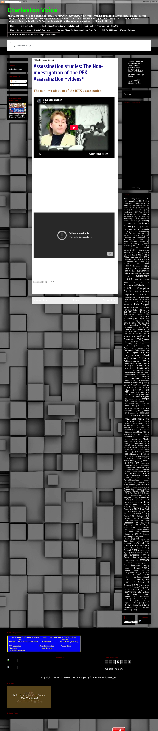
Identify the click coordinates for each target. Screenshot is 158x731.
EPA (144, 321)
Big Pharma (134, 231)
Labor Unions (143, 406)
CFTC (127, 255)
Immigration (144, 376)
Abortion (133, 201)
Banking (145, 221)
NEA (138, 452)
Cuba (147, 295)
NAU (130, 449)
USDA (147, 588)
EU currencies (132, 325)
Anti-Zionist (142, 217)
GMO (147, 353)
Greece (127, 366)
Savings (128, 518)
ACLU (147, 201)
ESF (125, 323)
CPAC (137, 292)
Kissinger (131, 403)
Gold (132, 355)
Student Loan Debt (133, 548)
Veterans (132, 592)
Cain (125, 243)
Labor (127, 406)
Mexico (146, 437)
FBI (79, 277)
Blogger (112, 677)
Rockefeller (128, 507)
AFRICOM (128, 205)
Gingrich (135, 353)
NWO (131, 463)
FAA (140, 327)
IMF (133, 376)
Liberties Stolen (140, 415)
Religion (128, 497)
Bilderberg (145, 232)
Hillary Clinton (143, 370)
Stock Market (138, 545)
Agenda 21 (141, 205)
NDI (130, 452)
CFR (139, 252)
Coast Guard (128, 264)
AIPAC (127, 208)
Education (128, 318)
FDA (125, 336)
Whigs (147, 603)
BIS (144, 234)
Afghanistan (139, 203)
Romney (128, 509)
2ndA (126, 199)
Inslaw (144, 380)
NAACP (146, 447)
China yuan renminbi (133, 257)
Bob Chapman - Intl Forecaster (136, 237)
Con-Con (132, 271)
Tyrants (131, 572)
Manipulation (129, 425)
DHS (142, 310)
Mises (126, 444)
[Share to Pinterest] (46, 282)
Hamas (127, 368)
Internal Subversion (133, 383)
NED (147, 452)
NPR (130, 458)
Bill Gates (133, 234)
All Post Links (27, 26)
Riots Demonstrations (136, 503)
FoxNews (130, 346)
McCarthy (131, 432)
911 (147, 199)
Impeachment (134, 378)
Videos (146, 592)
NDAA (147, 449)
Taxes (127, 557)
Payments (133, 473)
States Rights (143, 543)
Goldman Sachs (132, 361)
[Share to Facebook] (43, 282)
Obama (130, 465)
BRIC (142, 240)
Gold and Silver (136, 357)
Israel (146, 390)
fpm (92, 677)
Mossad (140, 445)
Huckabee (132, 374)
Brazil (135, 239)
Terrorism (143, 559)
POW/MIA (140, 482)
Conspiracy (142, 275)
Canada (134, 244)
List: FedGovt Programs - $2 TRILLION (101, 26)
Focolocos (146, 342)
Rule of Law (137, 514)
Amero (141, 212)
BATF (147, 227)
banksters (143, 223)
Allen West (140, 210)
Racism (146, 491)
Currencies (144, 297)
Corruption (143, 288)
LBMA (146, 411)
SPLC (133, 539)
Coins (146, 264)
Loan (140, 421)
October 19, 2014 (134, 84)
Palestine (145, 471)
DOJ (142, 312)
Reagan (146, 493)
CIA (44, 277)
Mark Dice (141, 427)
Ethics (134, 323)
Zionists (127, 609)
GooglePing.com (114, 669)
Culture (131, 297)
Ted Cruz (131, 560)
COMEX (128, 268)
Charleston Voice (32, 9)
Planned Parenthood (131, 480)
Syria (126, 552)
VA (148, 590)
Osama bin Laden (132, 469)
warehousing (145, 601)
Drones (140, 314)
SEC (143, 521)
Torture (136, 563)
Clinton (142, 262)
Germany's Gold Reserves (136, 350)
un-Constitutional (141, 577)
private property (138, 487)
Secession (129, 523)
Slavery (146, 527)
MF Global (133, 439)
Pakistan (136, 471)
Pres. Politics (130, 484)
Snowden (132, 529)
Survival (128, 550)
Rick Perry (134, 502)
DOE (135, 312)
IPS (139, 385)
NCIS (139, 449)
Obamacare (131, 467)
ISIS (135, 390)
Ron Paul (144, 509)
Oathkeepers (145, 463)
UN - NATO (143, 575)
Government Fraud (133, 363)
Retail (134, 500)
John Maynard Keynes (140, 397)
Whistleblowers (135, 605)
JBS (139, 392)
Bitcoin (127, 236)
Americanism (128, 212)
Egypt (142, 318)
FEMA (146, 339)
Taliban (139, 552)
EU (143, 323)
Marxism (128, 430)
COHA (139, 264)
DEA (142, 302)
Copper (136, 279)
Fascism (146, 331)
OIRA (147, 467)
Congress (144, 271)
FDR (134, 336)
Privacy (145, 484)
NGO (147, 454)
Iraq (132, 387)
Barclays (137, 227)
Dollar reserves (129, 314)
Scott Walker (134, 520)
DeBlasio (127, 304)
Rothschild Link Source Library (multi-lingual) (59, 26)
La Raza (143, 403)
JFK (84, 277)
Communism (144, 268)
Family (126, 331)
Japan (132, 392)
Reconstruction (137, 495)
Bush (134, 242)
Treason (138, 568)
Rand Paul (134, 493)
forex (147, 344)
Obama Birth (145, 465)
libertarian (144, 413)
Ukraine (127, 575)
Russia (127, 516)
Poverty (130, 482)
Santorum (140, 516)
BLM (138, 236)
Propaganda (128, 489)
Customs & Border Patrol (139, 300)
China (141, 255)
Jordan (132, 399)
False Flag (140, 329)
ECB (141, 316)
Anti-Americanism (132, 214)
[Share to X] (40, 282)
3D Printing (139, 199)
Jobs (131, 394)
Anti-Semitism (129, 217)
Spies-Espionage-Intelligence (136, 535)
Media (140, 432)
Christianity (128, 259)
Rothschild (137, 511)
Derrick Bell (132, 310)
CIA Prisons (128, 262)
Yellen (144, 607)
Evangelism (128, 327)
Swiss (142, 550)
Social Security (143, 530)
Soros (131, 532)
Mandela (141, 423)
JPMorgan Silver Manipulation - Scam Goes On (76, 30)
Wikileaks (93, 277)
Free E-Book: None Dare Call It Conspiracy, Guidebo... (33, 35)
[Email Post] (52, 281)
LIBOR (134, 419)
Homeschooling (134, 372)
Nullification (129, 461)
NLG (130, 456)
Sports (143, 539)
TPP (147, 563)
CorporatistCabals (57, 277)
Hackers (140, 366)
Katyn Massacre (144, 401)
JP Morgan (144, 399)
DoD (126, 312)
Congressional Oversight (140, 273)
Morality (127, 445)
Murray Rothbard (131, 447)
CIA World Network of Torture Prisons (118, 30)
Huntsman (143, 374)
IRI (140, 387)
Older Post (109, 300)
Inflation (132, 380)
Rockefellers (140, 507)
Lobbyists (128, 423)
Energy (136, 321)
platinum (146, 480)
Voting (134, 594)
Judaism (133, 401)
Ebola (131, 316)
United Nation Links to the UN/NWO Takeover (30, 30)
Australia (142, 218)
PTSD (140, 489)
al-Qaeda (141, 208)
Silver (127, 525)
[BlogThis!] (37, 282)
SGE (143, 523)
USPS (129, 590)
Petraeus (134, 478)
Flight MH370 (134, 342)
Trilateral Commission (132, 570)
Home (12, 26)
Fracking (142, 346)
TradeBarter (136, 566)
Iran (147, 385)
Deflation (146, 308)
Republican (144, 497)
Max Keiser (144, 430)
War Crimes (144, 597)
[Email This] (34, 282)
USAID (137, 588)
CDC (141, 246)
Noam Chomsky (143, 456)
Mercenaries (130, 437)
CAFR (143, 242)
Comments (16, 85)
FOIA (129, 344)
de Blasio (133, 302)
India (147, 378)
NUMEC (146, 461)
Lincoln (127, 421)
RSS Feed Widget (136, 188)
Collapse (137, 266)
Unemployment (142, 579)
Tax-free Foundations (136, 553)
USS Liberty (138, 590)
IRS (147, 387)
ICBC (126, 376)
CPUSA (146, 292)
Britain (126, 242)
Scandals (145, 518)
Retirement (145, 500)
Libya (142, 419)
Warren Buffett (133, 603)
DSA (147, 314)
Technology (144, 557)
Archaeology (129, 218)
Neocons (134, 454)
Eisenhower (127, 321)
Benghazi (131, 229)
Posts (14, 81)
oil (141, 467)
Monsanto (139, 444)
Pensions (145, 473)
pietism (143, 478)
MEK (140, 434)
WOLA (138, 607)
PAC (129, 471)
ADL (130, 203)
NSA (139, 458)
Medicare (127, 434)
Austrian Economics (131, 221)
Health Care (143, 368)
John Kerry (145, 395)
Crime (71, 277)
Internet (127, 385)
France (127, 348)
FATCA (132, 333)
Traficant (127, 568)
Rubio (126, 514)
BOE (126, 240)
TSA (147, 570)
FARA (136, 331)
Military (139, 441)
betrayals (145, 229)
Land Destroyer (135, 408)
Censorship (129, 248)
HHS (133, 370)
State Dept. (130, 541)
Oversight (145, 469)
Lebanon (133, 413)
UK (143, 572)
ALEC (126, 210)
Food (138, 344)
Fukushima (140, 348)
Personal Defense (140, 475)
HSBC (147, 372)
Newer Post (41, 300)
